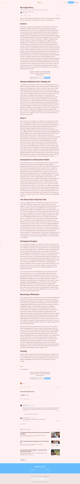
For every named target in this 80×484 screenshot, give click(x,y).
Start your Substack (37, 478)
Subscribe (71, 2)
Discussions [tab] (29, 429)
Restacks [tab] (27, 395)
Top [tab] (21, 429)
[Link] (19, 24)
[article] (40, 435)
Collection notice (46, 476)
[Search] (64, 2)
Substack (34, 481)
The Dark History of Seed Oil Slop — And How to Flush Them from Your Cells (33, 450)
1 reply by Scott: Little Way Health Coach (31, 414)
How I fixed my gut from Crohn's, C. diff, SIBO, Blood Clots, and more (33, 435)
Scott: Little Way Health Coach (28, 436)
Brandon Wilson (26, 405)
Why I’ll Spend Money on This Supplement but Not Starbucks (31, 444)
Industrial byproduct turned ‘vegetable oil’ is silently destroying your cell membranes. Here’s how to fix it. (33, 453)
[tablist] (25, 395)
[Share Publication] (67, 2)
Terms (41, 476)
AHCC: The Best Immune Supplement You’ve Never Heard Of (34, 442)
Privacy (38, 476)
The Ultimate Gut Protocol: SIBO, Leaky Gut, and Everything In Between (35, 433)
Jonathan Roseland (26, 417)
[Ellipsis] (59, 405)
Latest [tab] (24, 429)
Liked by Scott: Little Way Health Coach (29, 406)
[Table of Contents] (1, 242)
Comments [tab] (23, 395)
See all (22, 459)
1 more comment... (23, 423)
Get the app (45, 478)
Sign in (76, 2)
